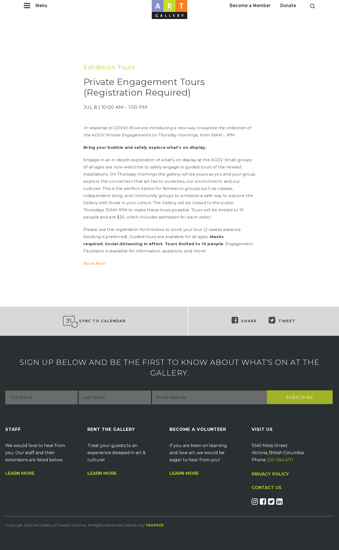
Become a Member (250, 6)
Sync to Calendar (102, 321)
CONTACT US (267, 488)
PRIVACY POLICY (270, 474)
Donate (288, 6)
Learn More (19, 473)
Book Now (94, 263)
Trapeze (154, 525)
